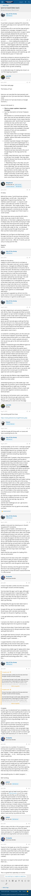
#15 (29, 844)
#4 (29, 257)
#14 (29, 823)
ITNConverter (13, 793)
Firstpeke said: (5, 672)
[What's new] (25, 2)
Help (20, 891)
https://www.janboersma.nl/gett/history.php (14, 418)
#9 (29, 522)
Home (24, 891)
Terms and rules (5, 891)
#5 (29, 307)
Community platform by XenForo (15, 894)
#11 (29, 668)
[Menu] (2, 2)
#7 (29, 428)
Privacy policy (14, 891)
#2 (29, 82)
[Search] (29, 2)
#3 (29, 190)
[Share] (27, 20)
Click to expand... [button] (15, 686)
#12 (29, 744)
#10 (29, 583)
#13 (29, 788)
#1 (29, 20)
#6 (29, 411)
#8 (29, 443)
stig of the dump (6, 10)
